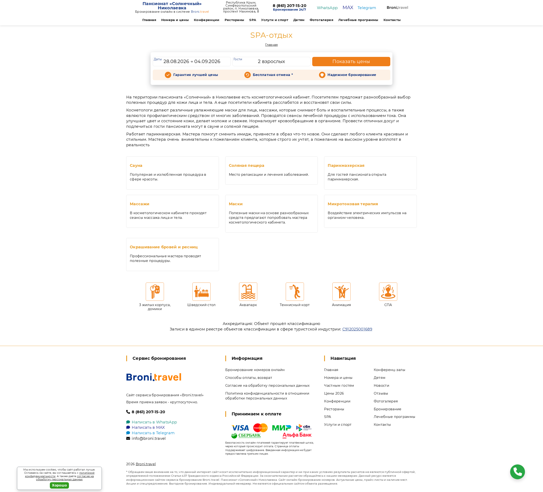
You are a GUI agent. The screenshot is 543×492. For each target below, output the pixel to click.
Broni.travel (146, 464)
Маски (236, 204)
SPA (252, 20)
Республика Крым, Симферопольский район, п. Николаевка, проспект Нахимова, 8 (241, 7)
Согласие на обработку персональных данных (267, 386)
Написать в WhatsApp (154, 422)
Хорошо (59, 485)
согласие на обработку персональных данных (65, 478)
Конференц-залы (389, 370)
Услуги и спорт (274, 20)
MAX (348, 7)
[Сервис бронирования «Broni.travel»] (397, 7)
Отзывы (381, 393)
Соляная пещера (246, 165)
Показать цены (351, 61)
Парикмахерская (346, 165)
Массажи (139, 204)
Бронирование (388, 409)
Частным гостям (339, 386)
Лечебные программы (358, 20)
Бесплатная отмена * (273, 75)
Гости (238, 59)
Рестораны (234, 20)
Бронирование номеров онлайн (255, 370)
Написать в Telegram (153, 433)
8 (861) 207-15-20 (289, 6)
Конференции (207, 20)
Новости (381, 386)
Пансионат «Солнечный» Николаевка (172, 5)
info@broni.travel (149, 438)
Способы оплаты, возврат (248, 378)
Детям (299, 20)
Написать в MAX (148, 427)
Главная (149, 20)
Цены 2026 (334, 393)
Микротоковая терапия (353, 204)
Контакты (392, 20)
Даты (158, 59)
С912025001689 (357, 329)
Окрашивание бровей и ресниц (164, 247)
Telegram (367, 8)
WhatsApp (327, 8)
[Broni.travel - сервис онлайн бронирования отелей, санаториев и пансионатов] (153, 377)
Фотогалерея (321, 20)
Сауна (136, 165)
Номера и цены (175, 20)
